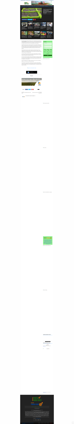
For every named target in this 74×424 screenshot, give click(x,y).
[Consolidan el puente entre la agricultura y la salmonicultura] (37, 33)
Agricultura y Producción (45, 8)
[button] (51, 6)
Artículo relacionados (25, 21)
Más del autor (31, 21)
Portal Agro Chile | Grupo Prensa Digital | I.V (30, 95)
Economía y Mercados (48, 8)
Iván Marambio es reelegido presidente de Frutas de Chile (26, 92)
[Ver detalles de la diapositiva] (32, 82)
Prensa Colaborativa (23, 423)
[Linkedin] (50, 0)
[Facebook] (49, 0)
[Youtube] (40, 420)
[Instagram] (35, 420)
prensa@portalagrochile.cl (38, 418)
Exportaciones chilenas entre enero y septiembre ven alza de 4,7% (37, 92)
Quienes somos (32, 0)
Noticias (51, 8)
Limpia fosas (47, 243)
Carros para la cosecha (46, 239)
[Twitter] (51, 0)
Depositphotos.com (44, 392)
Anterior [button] (22, 81)
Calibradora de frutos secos (46, 242)
